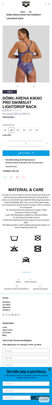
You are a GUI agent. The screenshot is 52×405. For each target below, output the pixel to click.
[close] (49, 369)
